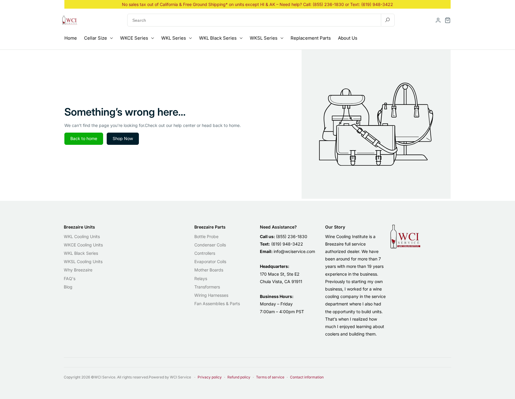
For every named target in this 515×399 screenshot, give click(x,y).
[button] (448, 20)
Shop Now (123, 138)
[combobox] (261, 20)
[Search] (387, 20)
